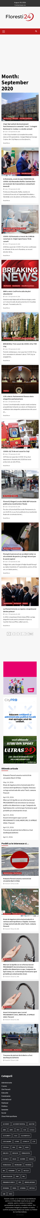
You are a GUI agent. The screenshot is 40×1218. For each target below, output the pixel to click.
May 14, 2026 (15, 883)
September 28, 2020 (15, 506)
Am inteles (20, 1215)
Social (23, 228)
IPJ (19, 1170)
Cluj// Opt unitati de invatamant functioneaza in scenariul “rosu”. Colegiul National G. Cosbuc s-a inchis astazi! (20, 126)
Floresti (6, 1159)
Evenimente (16, 173)
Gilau (14, 1159)
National (4, 1103)
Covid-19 (26, 1141)
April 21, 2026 (15, 976)
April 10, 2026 (15, 1019)
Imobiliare (18, 1164)
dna (20, 1147)
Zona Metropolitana (26, 118)
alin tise (31, 1124)
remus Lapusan (30, 1182)
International (6, 1099)
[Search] (36, 31)
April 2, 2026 (15, 1060)
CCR (24, 1130)
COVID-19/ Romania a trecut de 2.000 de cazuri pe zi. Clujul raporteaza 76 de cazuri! (18, 238)
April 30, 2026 (15, 929)
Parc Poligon (7, 1176)
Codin (6, 131)
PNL (23, 1176)
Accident (6, 1124)
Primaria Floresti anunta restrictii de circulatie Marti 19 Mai (17, 776)
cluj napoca (25, 1135)
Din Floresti (7, 118)
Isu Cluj (26, 1170)
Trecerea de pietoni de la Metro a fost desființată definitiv (18, 831)
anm (4, 1130)
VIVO (10, 1194)
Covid (17, 1141)
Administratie (8, 603)
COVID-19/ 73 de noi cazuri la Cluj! (16, 451)
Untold (32, 1188)
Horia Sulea (7, 1164)
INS (4, 1170)
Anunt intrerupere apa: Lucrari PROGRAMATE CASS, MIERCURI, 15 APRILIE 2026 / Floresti (20, 820)
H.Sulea (31, 1159)
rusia (14, 1188)
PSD (20, 1182)
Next (31, 634)
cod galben (7, 1141)
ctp (34, 1141)
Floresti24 (7, 883)
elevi (27, 1147)
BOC (18, 1130)
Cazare (4, 1086)
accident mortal (19, 1124)
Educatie (15, 118)
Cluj (15, 1135)
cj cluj (32, 1130)
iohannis (12, 1170)
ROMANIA (6, 1188)
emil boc (6, 1153)
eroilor (15, 1153)
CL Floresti (6, 1135)
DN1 (13, 1147)
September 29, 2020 (15, 349)
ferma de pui (26, 1153)
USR (4, 1194)
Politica (6, 391)
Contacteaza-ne (20, 5)
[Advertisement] (20, 53)
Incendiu (28, 1164)
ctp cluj (6, 1147)
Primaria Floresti (9, 1182)
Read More (6, 143)
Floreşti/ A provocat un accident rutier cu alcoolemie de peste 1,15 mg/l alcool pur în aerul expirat (19, 556)
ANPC (11, 1130)
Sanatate (4, 1109)
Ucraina (23, 1188)
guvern (22, 1159)
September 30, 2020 (15, 131)
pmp (17, 1176)
